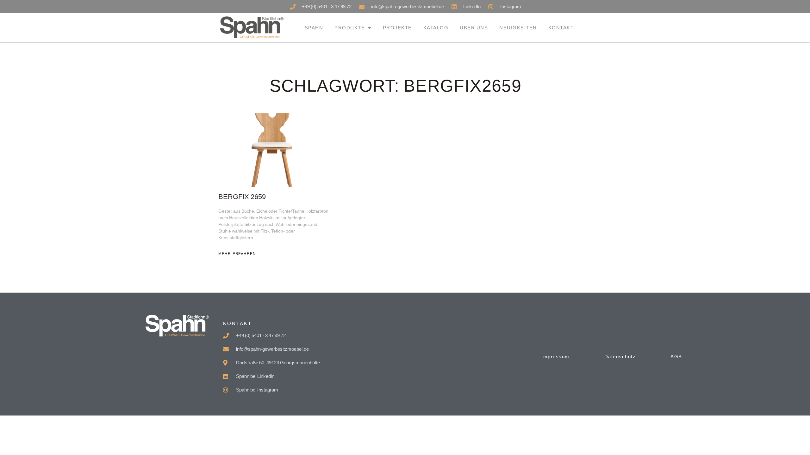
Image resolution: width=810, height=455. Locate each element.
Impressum (555, 356)
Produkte (349, 27)
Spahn (314, 27)
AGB (676, 356)
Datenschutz (620, 356)
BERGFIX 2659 (242, 197)
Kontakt (561, 27)
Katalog (436, 27)
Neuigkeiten (518, 27)
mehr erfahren (237, 254)
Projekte (397, 27)
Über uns (474, 27)
